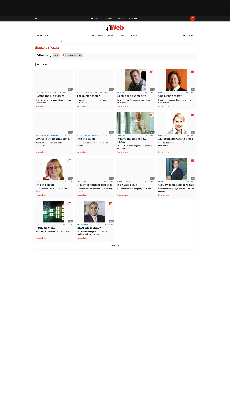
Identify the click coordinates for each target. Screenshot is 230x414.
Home (37, 42)
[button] (36, 18)
